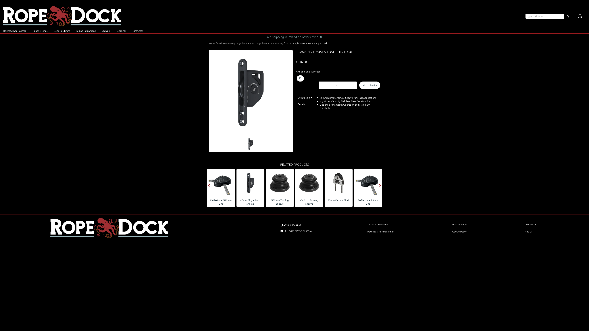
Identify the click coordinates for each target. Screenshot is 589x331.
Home (212, 43)
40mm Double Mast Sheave (368, 201)
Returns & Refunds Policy (380, 231)
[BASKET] (580, 16)
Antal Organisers (258, 43)
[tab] (303, 97)
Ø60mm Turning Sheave (280, 201)
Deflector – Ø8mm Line (338, 201)
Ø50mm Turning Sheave (250, 201)
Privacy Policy (459, 224)
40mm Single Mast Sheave (221, 201)
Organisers (241, 43)
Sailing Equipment (85, 30)
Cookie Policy (459, 231)
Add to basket (370, 85)
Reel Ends (121, 30)
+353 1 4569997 (292, 225)
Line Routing (276, 43)
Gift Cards (138, 30)
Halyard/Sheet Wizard (14, 30)
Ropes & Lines (40, 30)
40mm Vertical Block (309, 200)
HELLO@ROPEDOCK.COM (297, 231)
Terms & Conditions (377, 224)
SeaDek (106, 30)
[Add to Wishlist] (300, 78)
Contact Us (530, 224)
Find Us (529, 231)
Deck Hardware (62, 30)
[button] (209, 186)
